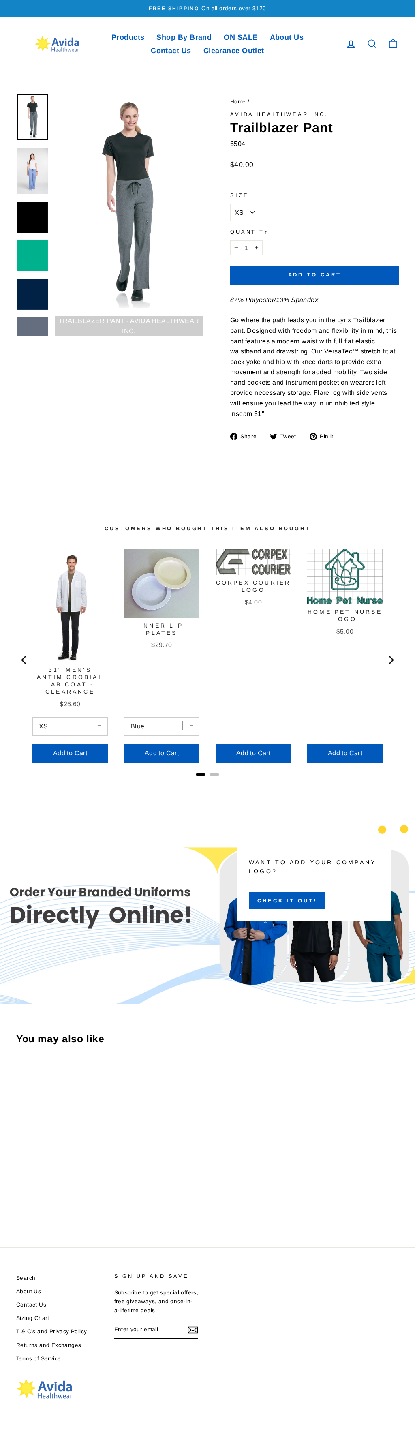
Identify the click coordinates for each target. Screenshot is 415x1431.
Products (128, 37)
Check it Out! (287, 901)
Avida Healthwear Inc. (279, 114)
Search (25, 1278)
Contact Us (171, 51)
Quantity (250, 232)
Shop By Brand (184, 37)
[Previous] (24, 660)
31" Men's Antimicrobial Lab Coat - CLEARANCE (70, 680)
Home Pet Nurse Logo (345, 615)
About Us (287, 37)
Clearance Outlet (233, 51)
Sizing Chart (32, 1318)
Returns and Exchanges (48, 1345)
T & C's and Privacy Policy (51, 1331)
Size (239, 195)
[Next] (391, 660)
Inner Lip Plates (161, 629)
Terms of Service (38, 1359)
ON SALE (240, 37)
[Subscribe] (193, 1330)
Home (238, 102)
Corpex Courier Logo (253, 586)
